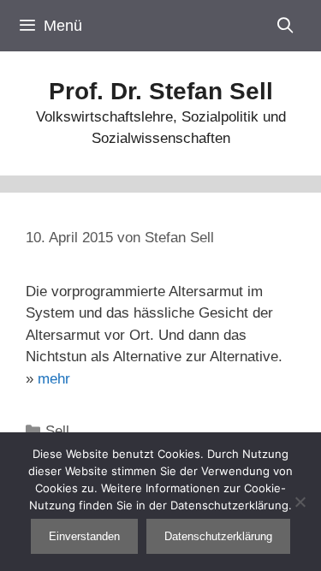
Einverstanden (84, 536)
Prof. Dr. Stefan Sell (161, 91)
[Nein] (299, 501)
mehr (54, 379)
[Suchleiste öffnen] (285, 25)
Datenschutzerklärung (218, 536)
